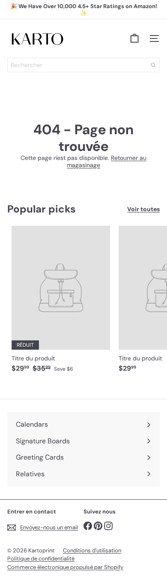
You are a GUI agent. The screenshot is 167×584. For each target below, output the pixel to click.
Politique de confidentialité (41, 558)
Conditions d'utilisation (92, 550)
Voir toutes (143, 209)
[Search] (153, 65)
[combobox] (83, 65)
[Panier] (134, 38)
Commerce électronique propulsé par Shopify (65, 567)
